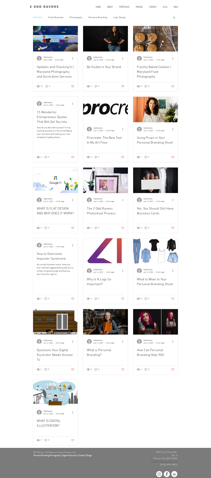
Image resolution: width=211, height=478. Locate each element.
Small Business (55, 17)
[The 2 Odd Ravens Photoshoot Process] (105, 180)
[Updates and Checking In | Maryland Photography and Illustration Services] (55, 38)
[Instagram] (159, 474)
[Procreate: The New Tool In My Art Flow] (105, 109)
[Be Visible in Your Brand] (105, 38)
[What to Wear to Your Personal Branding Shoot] (155, 251)
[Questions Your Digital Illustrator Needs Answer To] (55, 322)
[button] (174, 17)
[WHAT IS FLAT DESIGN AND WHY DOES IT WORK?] (55, 180)
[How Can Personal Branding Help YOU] (155, 322)
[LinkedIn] (174, 474)
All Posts (37, 17)
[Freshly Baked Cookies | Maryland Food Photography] (155, 38)
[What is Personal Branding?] (105, 322)
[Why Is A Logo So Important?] (105, 251)
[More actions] (74, 58)
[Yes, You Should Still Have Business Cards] (155, 180)
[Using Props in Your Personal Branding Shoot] (155, 109)
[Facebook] (167, 474)
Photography (76, 17)
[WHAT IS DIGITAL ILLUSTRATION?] (55, 392)
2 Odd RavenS (44, 6)
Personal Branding (98, 17)
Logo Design (119, 17)
